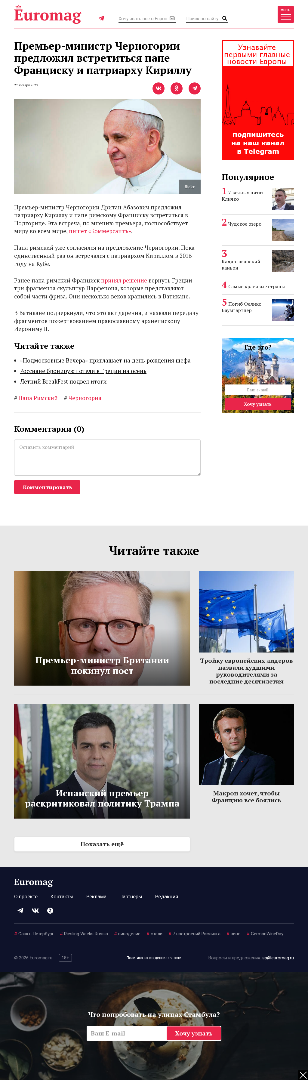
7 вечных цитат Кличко (242, 195)
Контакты (62, 896)
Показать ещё (102, 844)
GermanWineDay (265, 934)
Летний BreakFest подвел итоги (63, 381)
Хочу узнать (258, 404)
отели (154, 934)
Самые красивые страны (256, 286)
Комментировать (47, 487)
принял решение (124, 280)
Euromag (48, 14)
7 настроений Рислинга (194, 934)
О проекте (26, 896)
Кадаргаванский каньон (241, 264)
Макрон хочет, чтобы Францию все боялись (246, 796)
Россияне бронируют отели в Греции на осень (83, 371)
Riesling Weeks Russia (84, 934)
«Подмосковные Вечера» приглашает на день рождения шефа (105, 360)
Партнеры (130, 896)
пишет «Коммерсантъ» (100, 231)
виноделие (127, 934)
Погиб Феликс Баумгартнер (241, 307)
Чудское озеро (244, 224)
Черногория (82, 398)
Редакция (166, 896)
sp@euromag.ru (278, 958)
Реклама (96, 896)
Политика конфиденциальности (154, 958)
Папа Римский (36, 398)
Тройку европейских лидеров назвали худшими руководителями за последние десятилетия (246, 670)
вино (233, 934)
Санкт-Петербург (34, 934)
